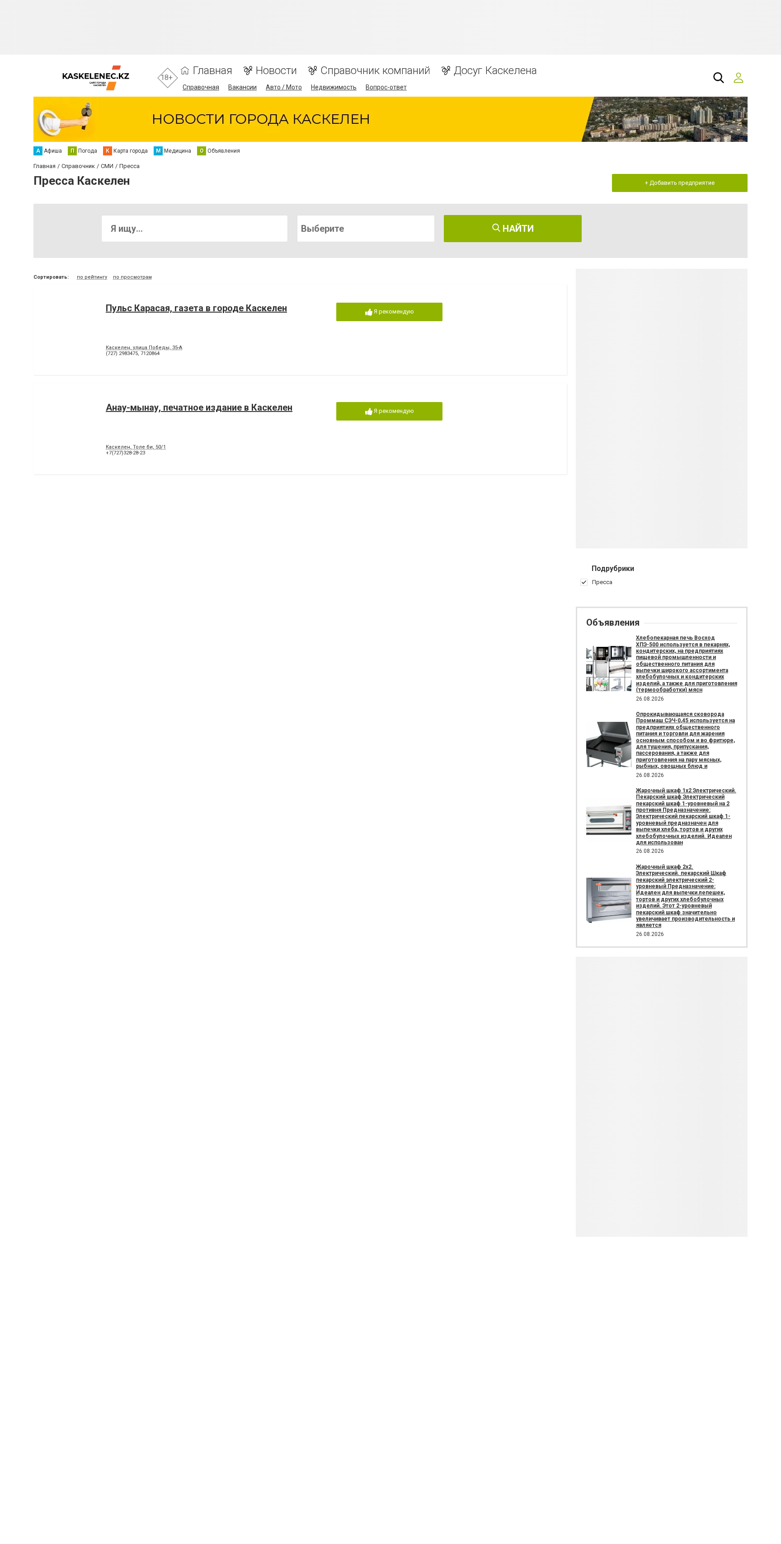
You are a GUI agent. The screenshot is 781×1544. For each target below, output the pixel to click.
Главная (212, 71)
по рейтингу (92, 277)
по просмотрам (132, 277)
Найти (517, 228)
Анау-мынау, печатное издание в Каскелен (199, 407)
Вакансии (242, 87)
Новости (276, 71)
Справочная (201, 87)
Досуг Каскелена (495, 71)
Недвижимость (334, 87)
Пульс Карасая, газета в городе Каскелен (196, 308)
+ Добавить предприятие (680, 182)
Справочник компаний (375, 71)
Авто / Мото (284, 87)
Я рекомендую (393, 311)
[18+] (95, 78)
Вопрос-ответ (386, 87)
